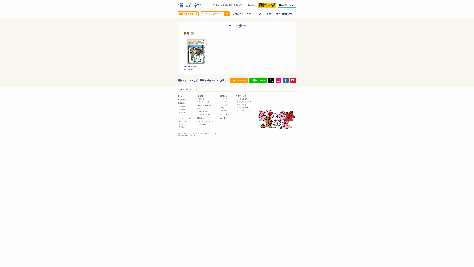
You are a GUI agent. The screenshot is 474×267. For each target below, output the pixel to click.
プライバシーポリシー (244, 111)
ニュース (224, 99)
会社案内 (216, 5)
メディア (224, 102)
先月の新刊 (182, 106)
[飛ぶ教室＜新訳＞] (196, 51)
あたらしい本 (265, 13)
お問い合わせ (238, 5)
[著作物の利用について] (267, 5)
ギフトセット (183, 124)
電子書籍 (182, 127)
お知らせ (237, 13)
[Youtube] (293, 80)
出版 (222, 108)
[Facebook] (286, 80)
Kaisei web (202, 124)
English (250, 5)
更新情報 (224, 111)
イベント (250, 13)
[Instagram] (279, 80)
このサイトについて (243, 108)
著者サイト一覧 (204, 102)
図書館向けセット (204, 114)
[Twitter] (271, 80)
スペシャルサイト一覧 (206, 121)
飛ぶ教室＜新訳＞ (191, 66)
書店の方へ (202, 108)
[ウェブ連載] (287, 5)
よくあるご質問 (226, 5)
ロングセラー (183, 115)
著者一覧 (188, 89)
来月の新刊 (182, 112)
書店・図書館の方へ (285, 13)
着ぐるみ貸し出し (204, 111)
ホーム (180, 89)
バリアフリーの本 (185, 118)
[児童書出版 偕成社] (189, 5)
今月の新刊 (182, 109)
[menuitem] (184, 96)
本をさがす (182, 99)
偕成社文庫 (187, 69)
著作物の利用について (244, 102)
